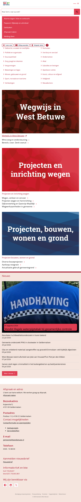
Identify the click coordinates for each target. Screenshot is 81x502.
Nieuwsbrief (8, 462)
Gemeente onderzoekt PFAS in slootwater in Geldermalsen (26, 342)
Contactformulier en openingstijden (17, 423)
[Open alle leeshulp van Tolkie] (47, 45)
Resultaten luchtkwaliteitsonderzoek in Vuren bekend (24, 335)
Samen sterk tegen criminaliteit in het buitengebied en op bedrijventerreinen (34, 364)
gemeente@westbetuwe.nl (13, 440)
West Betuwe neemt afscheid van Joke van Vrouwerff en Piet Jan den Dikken (33, 357)
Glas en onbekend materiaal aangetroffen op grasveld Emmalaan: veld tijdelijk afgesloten (39, 350)
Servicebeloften (13, 431)
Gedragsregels (12, 428)
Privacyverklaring (36, 494)
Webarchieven (62, 494)
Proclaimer (44, 494)
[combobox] (37, 12)
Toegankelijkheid (53, 494)
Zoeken (77, 12)
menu (74, 3)
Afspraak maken (9, 395)
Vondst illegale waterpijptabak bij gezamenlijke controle (38, 329)
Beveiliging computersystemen (23, 494)
